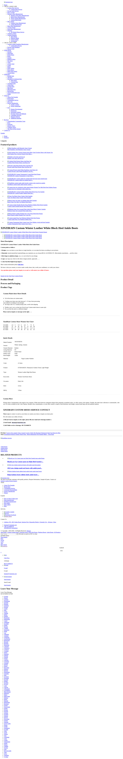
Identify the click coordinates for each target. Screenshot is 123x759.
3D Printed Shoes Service (17, 32)
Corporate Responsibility (10, 490)
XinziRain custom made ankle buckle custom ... (20, 184)
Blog (5, 506)
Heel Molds (14, 36)
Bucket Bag (10, 91)
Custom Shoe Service (13, 8)
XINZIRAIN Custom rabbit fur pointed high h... (20, 180)
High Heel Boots (32, 532)
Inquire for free (5, 276)
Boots (8, 56)
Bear (2, 538)
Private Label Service (13, 11)
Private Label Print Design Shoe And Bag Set (19, 167)
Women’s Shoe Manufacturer (15, 14)
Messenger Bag (11, 89)
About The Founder (12, 97)
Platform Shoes (11, 59)
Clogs (8, 62)
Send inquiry (4, 537)
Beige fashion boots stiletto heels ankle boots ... (23, 475)
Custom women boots (13, 532)
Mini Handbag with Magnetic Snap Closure (18, 149)
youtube (12, 512)
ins (8, 513)
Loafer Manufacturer (16, 24)
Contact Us (7, 130)
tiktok (10, 516)
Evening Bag (10, 86)
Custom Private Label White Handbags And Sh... (20, 171)
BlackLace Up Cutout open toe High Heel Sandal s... (25, 462)
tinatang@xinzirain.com (10, 525)
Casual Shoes (10, 73)
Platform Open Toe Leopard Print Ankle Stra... (19, 210)
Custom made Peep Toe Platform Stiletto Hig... (19, 219)
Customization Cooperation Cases (16, 121)
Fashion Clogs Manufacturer (18, 23)
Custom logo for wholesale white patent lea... (19, 189)
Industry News (11, 126)
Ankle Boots (4, 446)
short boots (3, 532)
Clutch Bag (10, 85)
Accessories (14, 41)
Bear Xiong (4, 544)
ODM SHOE (7, 50)
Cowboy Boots (11, 27)
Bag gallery (7, 503)
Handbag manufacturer (10, 501)
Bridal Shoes (10, 55)
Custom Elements (12, 35)
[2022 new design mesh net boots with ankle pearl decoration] (24, 465)
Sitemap (29, 531)
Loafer (9, 65)
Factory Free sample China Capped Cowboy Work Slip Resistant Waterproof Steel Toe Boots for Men (33, 433)
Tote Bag (9, 77)
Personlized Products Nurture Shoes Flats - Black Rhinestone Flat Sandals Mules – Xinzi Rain (29, 434)
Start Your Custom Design (16, 276)
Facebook (13, 515)
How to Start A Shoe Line (11, 498)
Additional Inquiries (16, 118)
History (6, 493)
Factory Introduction (12, 103)
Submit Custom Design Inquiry (9, 481)
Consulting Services (16, 115)
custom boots (4, 448)
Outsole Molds (14, 39)
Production (13, 110)
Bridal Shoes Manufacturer (18, 17)
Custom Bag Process (16, 45)
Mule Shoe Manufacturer (14, 26)
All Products (57, 532)
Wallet (9, 94)
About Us (6, 95)
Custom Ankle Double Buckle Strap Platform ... (20, 206)
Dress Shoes (10, 70)
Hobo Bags (14, 80)
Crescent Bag (14, 82)
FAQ (8, 107)
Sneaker (9, 51)
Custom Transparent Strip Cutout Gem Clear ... (19, 224)
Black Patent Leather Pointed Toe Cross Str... (19, 215)
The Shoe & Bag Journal (13, 129)
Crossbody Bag (11, 83)
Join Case (9, 101)
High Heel (10, 53)
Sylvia (2, 540)
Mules (9, 67)
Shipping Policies (15, 116)
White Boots (4, 449)
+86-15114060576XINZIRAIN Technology (11, 527)
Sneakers (9, 30)
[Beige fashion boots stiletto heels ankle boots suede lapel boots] (24, 471)
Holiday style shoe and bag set (15, 158)
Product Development (16, 109)
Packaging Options (16, 112)
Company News (11, 127)
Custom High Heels (16, 20)
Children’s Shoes (11, 33)
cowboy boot (10, 64)
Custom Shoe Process (16, 9)
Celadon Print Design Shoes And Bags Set (18, 162)
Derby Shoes (10, 68)
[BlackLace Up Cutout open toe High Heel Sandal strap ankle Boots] (25, 458)
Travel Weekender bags (13, 92)
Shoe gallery (7, 504)
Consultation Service (12, 100)
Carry (2, 541)
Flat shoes (10, 61)
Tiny (2, 543)
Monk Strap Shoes (12, 71)
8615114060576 (8, 563)
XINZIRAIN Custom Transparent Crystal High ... (20, 176)
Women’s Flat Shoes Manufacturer (20, 15)
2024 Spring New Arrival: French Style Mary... (19, 154)
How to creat (10, 48)
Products (6, 137)
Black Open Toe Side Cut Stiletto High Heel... (19, 202)
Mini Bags (10, 88)
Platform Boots (42, 532)
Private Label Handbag (13, 47)
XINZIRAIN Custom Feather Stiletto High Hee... (20, 193)
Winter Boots (4, 451)
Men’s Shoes (10, 21)
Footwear (9, 124)
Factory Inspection (15, 106)
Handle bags (10, 76)
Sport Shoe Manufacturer (14, 29)
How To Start (11, 12)
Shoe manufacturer (9, 500)
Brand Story (10, 98)
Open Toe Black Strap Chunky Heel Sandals (19, 197)
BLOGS (6, 120)
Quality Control (15, 104)
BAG (8, 123)
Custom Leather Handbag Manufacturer (17, 44)
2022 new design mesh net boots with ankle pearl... (24, 468)
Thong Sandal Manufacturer (18, 18)
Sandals (9, 58)
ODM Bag (7, 74)
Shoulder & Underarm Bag (14, 79)
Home (5, 5)
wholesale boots (23, 532)
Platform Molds (15, 38)
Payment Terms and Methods (18, 113)
